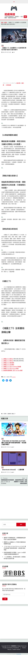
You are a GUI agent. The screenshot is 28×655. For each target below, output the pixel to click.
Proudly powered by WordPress (11, 647)
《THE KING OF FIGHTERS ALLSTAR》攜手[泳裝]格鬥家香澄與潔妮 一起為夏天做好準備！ (13, 442)
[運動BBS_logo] (14, 576)
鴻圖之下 (13, 413)
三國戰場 (9, 413)
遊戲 (2, 45)
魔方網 (18, 83)
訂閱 (5, 599)
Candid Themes (16, 649)
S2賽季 (4, 413)
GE (14, 52)
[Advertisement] (14, 68)
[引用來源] (8, 85)
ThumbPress (18, 654)
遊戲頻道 (10, 14)
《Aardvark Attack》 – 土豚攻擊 (12, 470)
